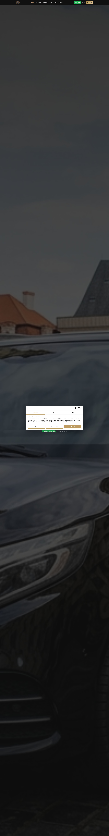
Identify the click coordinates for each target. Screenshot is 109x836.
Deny (36, 426)
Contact (60, 2)
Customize (53, 426)
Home (32, 2)
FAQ (56, 2)
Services (38, 2)
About (51, 2)
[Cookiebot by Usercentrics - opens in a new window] (75, 408)
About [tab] (73, 412)
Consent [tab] (35, 412)
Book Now (89, 2)
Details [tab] (54, 412)
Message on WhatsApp (49, 431)
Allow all (73, 426)
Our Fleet (45, 2)
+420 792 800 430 (63, 431)
